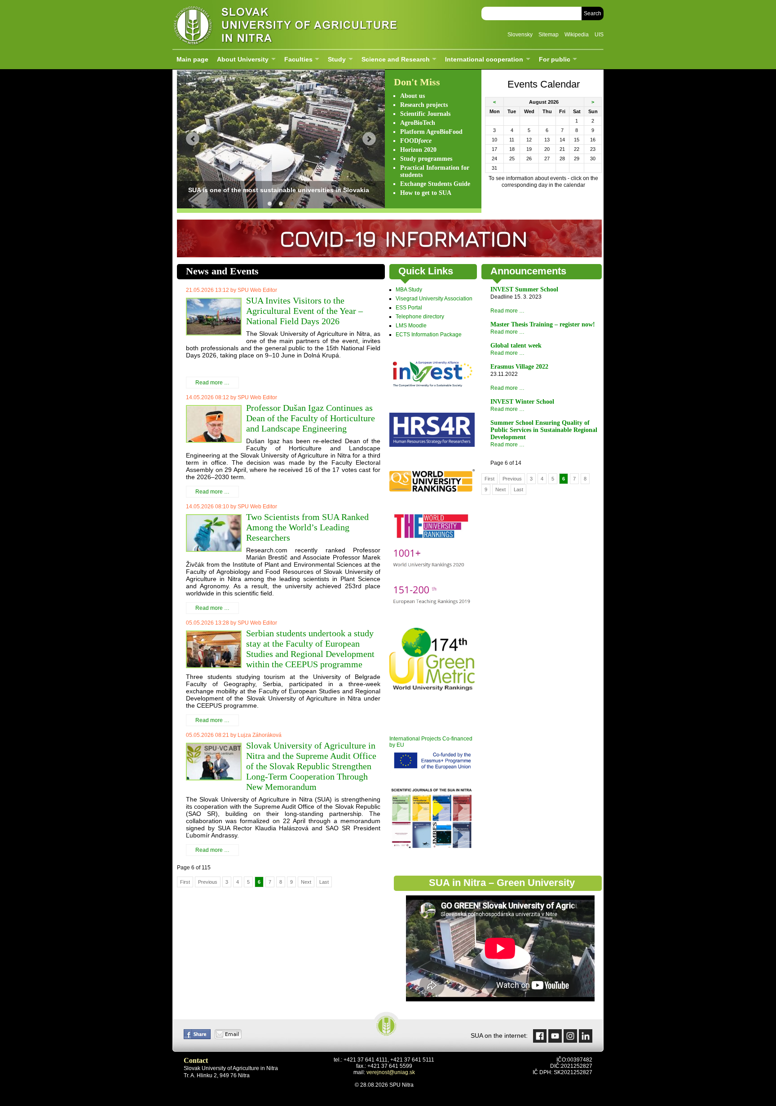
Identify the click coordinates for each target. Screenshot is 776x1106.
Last (324, 882)
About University (243, 59)
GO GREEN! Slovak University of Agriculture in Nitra (281, 204)
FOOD (416, 140)
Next (306, 882)
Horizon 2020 (418, 149)
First (185, 882)
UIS (599, 34)
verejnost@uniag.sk (390, 1072)
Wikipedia (576, 34)
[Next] (369, 138)
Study (337, 59)
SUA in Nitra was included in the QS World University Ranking (270, 204)
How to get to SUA (425, 192)
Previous (207, 882)
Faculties (298, 59)
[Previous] (192, 138)
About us (412, 96)
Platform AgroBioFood (431, 131)
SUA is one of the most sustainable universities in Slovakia (292, 204)
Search (592, 13)
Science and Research (396, 59)
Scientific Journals (425, 113)
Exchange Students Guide (435, 184)
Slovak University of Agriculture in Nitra (282, 24)
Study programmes (426, 158)
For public (554, 59)
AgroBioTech (417, 122)
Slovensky (520, 34)
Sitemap (548, 34)
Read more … (212, 382)
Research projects (424, 104)
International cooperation (484, 59)
